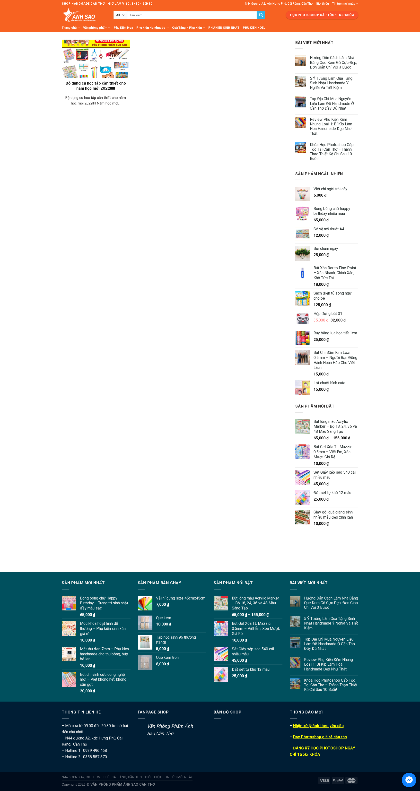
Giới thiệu (322, 3)
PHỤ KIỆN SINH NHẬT (223, 27)
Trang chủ (69, 27)
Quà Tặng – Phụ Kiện (187, 27)
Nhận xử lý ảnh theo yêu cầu (318, 725)
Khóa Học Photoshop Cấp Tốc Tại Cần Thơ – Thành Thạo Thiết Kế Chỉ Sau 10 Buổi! (332, 151)
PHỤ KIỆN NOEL (254, 27)
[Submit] (261, 15)
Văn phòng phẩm (95, 27)
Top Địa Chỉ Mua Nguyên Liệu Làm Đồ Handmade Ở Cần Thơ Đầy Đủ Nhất (332, 103)
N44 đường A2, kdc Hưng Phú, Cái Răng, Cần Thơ (279, 3)
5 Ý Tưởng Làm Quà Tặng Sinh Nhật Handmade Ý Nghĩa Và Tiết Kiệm (331, 83)
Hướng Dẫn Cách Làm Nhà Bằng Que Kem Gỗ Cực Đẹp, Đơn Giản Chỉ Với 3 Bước (333, 62)
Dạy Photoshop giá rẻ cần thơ (320, 737)
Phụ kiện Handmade (150, 27)
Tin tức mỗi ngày (343, 3)
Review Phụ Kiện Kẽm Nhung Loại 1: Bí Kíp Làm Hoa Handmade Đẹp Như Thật (331, 126)
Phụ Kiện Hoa (123, 27)
